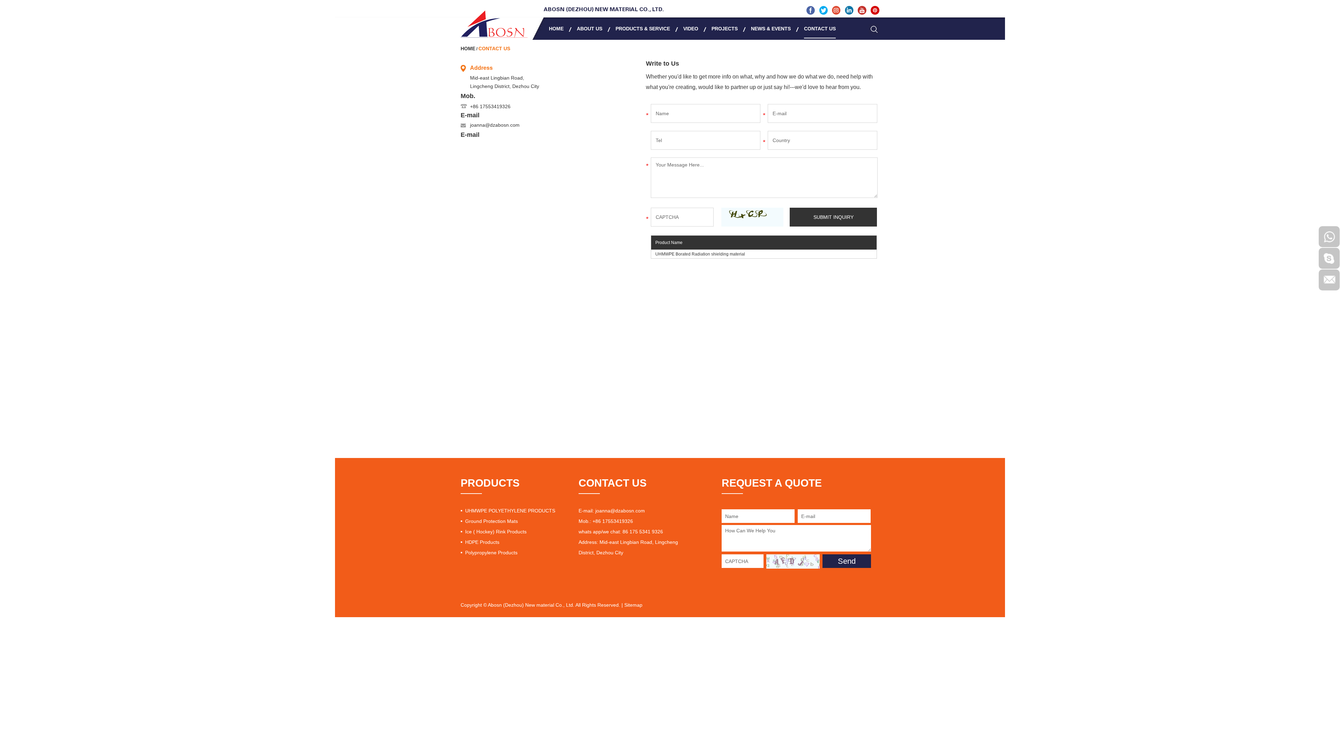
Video (690, 28)
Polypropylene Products (491, 552)
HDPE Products (482, 542)
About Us (589, 28)
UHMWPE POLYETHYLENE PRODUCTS (510, 510)
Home (556, 28)
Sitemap (633, 605)
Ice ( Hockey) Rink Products (496, 531)
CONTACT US (613, 483)
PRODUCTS (490, 483)
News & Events (771, 28)
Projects (725, 28)
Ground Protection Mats (491, 521)
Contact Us (820, 28)
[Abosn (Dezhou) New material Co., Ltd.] (494, 24)
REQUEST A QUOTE (772, 483)
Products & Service (643, 28)
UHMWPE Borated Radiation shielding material (700, 254)
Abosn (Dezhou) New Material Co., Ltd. (604, 10)
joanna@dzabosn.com (495, 125)
